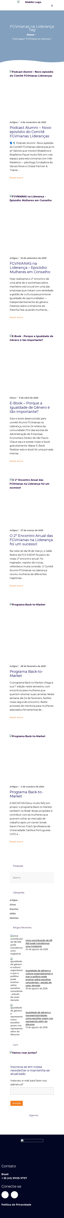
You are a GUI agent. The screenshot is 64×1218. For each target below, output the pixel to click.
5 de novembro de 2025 (33, 122)
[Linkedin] (5, 1194)
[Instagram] (14, 1194)
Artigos (14, 122)
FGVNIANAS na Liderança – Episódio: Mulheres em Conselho (30, 267)
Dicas (13, 397)
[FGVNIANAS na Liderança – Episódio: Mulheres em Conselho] (32, 223)
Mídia (13, 913)
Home (30, 34)
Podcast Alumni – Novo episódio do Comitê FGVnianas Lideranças (30, 131)
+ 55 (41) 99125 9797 (14, 1178)
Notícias (14, 918)
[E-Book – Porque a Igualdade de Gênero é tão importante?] (32, 362)
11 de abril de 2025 (28, 397)
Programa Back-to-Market (26, 673)
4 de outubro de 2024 (32, 786)
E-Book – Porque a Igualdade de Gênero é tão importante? (30, 407)
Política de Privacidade (16, 1204)
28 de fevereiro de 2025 (33, 666)
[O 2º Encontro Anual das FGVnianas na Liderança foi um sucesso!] (32, 500)
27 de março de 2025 (32, 530)
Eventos (14, 909)
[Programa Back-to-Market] (32, 631)
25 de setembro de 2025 (33, 258)
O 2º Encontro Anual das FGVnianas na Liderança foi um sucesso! (31, 539)
